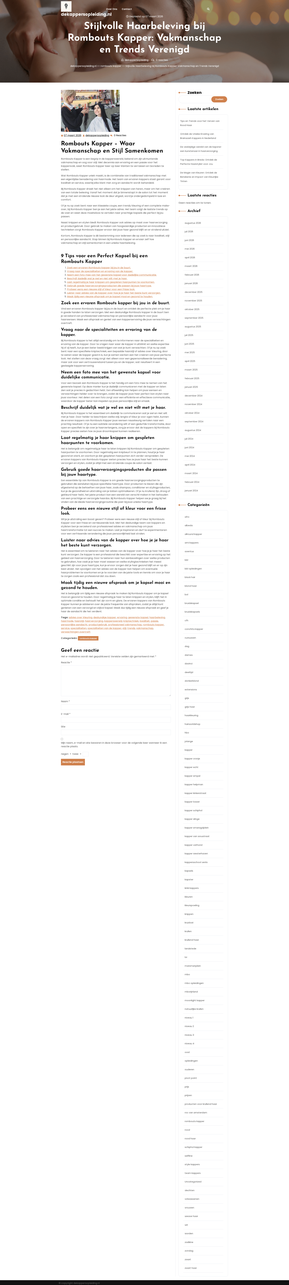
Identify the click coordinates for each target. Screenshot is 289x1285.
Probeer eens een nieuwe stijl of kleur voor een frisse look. (101, 289)
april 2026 (190, 257)
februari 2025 (192, 378)
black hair (190, 577)
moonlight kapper (195, 1000)
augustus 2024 (193, 430)
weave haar (191, 1216)
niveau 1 (189, 1017)
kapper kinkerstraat (195, 793)
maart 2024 (191, 473)
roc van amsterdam (196, 1112)
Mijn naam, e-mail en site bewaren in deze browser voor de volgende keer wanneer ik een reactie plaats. (114, 744)
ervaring (122, 617)
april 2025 (190, 361)
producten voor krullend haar (201, 1104)
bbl (186, 559)
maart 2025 (191, 369)
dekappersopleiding (97, 135)
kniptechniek (131, 621)
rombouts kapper (110, 66)
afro (187, 516)
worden (189, 1233)
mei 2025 (190, 352)
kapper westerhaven (196, 853)
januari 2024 (191, 490)
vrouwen (189, 1207)
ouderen (189, 1069)
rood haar (190, 1138)
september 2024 (194, 421)
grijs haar (190, 706)
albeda (189, 525)
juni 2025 (189, 343)
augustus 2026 (193, 223)
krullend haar (192, 939)
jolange (189, 741)
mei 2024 (190, 456)
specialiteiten (79, 628)
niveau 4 (189, 1043)
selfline (189, 1155)
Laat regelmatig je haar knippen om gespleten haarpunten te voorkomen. (111, 282)
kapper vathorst (194, 845)
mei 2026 (190, 248)
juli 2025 (189, 335)
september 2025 (194, 317)
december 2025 (193, 292)
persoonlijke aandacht (74, 624)
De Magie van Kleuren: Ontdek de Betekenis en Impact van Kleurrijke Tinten (199, 177)
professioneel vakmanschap (125, 624)
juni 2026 (189, 240)
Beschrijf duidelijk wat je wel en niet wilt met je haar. (97, 278)
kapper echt (191, 767)
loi (186, 957)
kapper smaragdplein (197, 827)
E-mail (65, 714)
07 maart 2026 (73, 136)
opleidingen (191, 1060)
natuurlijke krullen (194, 1008)
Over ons (111, 9)
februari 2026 (192, 274)
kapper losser (192, 801)
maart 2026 (191, 266)
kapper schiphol (193, 810)
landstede (190, 948)
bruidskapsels (192, 611)
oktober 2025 (192, 309)
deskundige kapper (104, 617)
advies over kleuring (80, 617)
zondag (189, 1250)
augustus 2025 (193, 326)
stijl (124, 628)
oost (187, 1052)
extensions (191, 689)
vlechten (189, 1190)
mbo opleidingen (194, 983)
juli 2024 (189, 438)
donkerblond (192, 680)
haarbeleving (157, 617)
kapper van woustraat (197, 836)
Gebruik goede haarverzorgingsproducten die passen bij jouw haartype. (109, 285)
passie (154, 621)
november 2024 (193, 404)
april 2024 (190, 464)
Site (63, 726)
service (65, 628)
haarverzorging (94, 621)
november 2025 (193, 300)
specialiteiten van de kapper (104, 628)
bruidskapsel (192, 603)
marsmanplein (193, 965)
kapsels (189, 870)
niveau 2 (189, 1026)
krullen (188, 931)
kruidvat (189, 922)
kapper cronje (192, 758)
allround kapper (193, 534)
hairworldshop (192, 724)
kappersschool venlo (196, 862)
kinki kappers (192, 888)
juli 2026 (189, 231)
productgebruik (98, 624)
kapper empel (192, 775)
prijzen (188, 1095)
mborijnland (191, 991)
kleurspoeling (192, 905)
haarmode (67, 621)
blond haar (191, 585)
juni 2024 (189, 447)
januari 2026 (191, 283)
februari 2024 (192, 482)
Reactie (66, 662)
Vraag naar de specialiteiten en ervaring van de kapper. (100, 271)
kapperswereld (113, 621)
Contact (127, 9)
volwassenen (192, 1198)
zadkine (189, 1242)
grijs (187, 698)
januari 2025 (191, 386)
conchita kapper (194, 629)
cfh (186, 620)
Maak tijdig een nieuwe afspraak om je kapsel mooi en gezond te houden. (110, 296)
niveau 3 (189, 1034)
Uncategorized (193, 1181)
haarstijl (79, 621)
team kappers (193, 1173)
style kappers (192, 1164)
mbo (187, 974)
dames (189, 655)
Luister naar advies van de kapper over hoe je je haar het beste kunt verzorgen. (114, 293)
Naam (65, 701)
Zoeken (195, 92)
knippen (189, 914)
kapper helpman (194, 784)
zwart (188, 1259)
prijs (187, 1086)
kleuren (189, 896)
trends (131, 628)
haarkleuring (191, 715)
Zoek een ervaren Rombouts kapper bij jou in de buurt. (99, 267)
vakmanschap (144, 628)
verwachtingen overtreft (75, 632)
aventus (189, 551)
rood (187, 1129)
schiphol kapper (193, 1147)
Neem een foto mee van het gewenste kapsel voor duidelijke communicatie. (112, 275)
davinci (189, 663)
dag (187, 646)
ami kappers (192, 542)
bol (186, 594)
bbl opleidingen (193, 568)
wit (186, 1224)
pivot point (191, 1078)
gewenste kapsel (138, 617)
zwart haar (191, 1268)
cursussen (190, 637)
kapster (189, 879)
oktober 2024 (192, 412)
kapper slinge (192, 819)
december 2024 (193, 395)
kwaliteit (145, 621)
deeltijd (189, 672)
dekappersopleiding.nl (86, 14)
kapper (189, 749)
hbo (187, 732)
